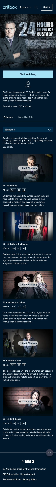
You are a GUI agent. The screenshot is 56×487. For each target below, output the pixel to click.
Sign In (46, 7)
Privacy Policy (30, 479)
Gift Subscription (11, 474)
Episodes (8, 117)
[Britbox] (10, 7)
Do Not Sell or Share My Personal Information (24, 469)
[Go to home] (28, 461)
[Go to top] (49, 452)
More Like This (25, 117)
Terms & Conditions (12, 479)
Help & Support (27, 474)
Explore (24, 7)
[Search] (36, 7)
